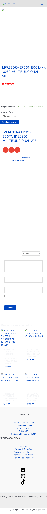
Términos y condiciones (23, 452)
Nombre (8, 275)
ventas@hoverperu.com (23, 422)
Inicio (3, 57)
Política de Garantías (23, 449)
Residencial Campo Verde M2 (23, 434)
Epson (17, 161)
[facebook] (23, 470)
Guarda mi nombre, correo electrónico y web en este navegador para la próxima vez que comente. (22, 299)
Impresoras (11, 57)
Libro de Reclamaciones (23, 458)
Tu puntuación (12, 253)
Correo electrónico (13, 286)
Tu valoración (12, 259)
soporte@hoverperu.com (23, 425)
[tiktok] (23, 482)
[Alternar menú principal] (41, 3)
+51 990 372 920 (23, 428)
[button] (5, 150)
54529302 (23, 431)
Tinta (22, 161)
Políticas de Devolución (23, 455)
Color (12, 161)
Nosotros (23, 446)
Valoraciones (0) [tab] (8, 175)
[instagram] (23, 476)
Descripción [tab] (6, 171)
